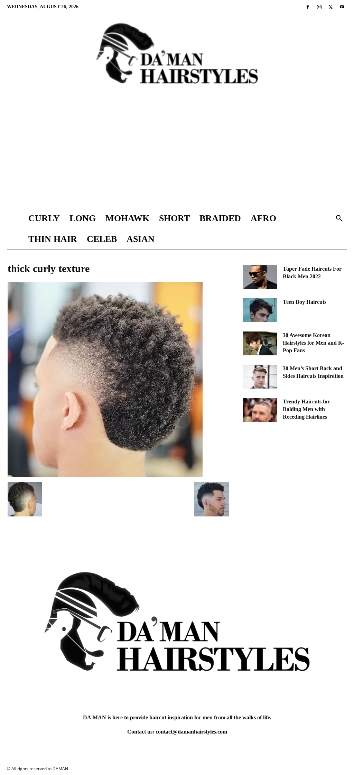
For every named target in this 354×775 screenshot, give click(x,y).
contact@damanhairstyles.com (191, 732)
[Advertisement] (177, 156)
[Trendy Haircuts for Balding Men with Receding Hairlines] (260, 410)
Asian (141, 239)
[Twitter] (330, 7)
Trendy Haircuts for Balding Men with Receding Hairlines (306, 409)
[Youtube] (342, 7)
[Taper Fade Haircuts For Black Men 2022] (260, 277)
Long (82, 218)
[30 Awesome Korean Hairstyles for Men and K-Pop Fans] (260, 343)
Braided (220, 218)
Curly (44, 218)
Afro (263, 218)
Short (174, 218)
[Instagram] (319, 7)
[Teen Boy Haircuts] (260, 310)
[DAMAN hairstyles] (177, 59)
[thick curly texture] (105, 475)
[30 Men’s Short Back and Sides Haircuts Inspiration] (260, 377)
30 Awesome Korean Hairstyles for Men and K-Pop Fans (313, 342)
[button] (338, 219)
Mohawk (127, 218)
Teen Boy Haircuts (304, 302)
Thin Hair (52, 239)
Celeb (102, 239)
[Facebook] (307, 7)
